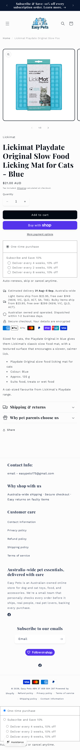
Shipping (21, 188)
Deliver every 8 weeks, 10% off (32, 736)
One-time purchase (21, 710)
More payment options (40, 234)
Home (6, 38)
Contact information (52, 699)
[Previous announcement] (7, 5)
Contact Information (21, 521)
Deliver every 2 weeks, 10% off (32, 731)
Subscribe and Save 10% (24, 719)
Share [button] (11, 429)
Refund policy (17, 538)
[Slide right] (48, 128)
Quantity (8, 194)
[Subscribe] (61, 639)
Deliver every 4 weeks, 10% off (32, 726)
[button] (7, 24)
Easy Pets (26, 688)
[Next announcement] (73, 5)
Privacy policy (16, 530)
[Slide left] (32, 128)
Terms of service (18, 555)
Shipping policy (18, 547)
